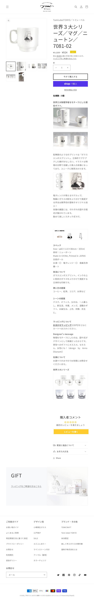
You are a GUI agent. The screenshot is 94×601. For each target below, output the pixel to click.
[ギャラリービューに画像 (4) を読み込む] (42, 66)
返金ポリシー (11, 560)
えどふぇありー (40, 544)
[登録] (44, 575)
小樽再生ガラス (40, 527)
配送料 (59, 56)
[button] (7, 7)
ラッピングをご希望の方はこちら (64, 58)
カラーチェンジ (40, 560)
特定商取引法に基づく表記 (17, 538)
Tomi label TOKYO (69, 533)
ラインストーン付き (42, 549)
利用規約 (9, 555)
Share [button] (58, 458)
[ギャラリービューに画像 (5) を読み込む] (10, 77)
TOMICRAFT (66, 527)
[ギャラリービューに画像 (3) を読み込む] (31, 66)
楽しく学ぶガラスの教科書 (72, 544)
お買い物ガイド (12, 527)
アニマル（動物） (41, 555)
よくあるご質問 (12, 533)
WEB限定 (65, 538)
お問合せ (9, 549)
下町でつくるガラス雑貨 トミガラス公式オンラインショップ (43, 595)
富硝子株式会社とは (69, 549)
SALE (36, 538)
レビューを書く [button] (71, 431)
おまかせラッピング (62, 325)
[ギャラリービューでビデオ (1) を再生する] (21, 77)
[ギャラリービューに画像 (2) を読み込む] (21, 66)
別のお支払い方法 (70, 90)
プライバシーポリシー (15, 544)
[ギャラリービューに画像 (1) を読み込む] (10, 66)
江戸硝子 (37, 533)
